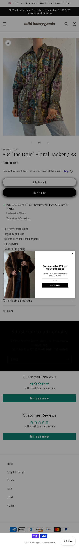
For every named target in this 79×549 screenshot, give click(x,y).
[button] (55, 285)
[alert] (39, 274)
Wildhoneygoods (35, 542)
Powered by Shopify (48, 542)
